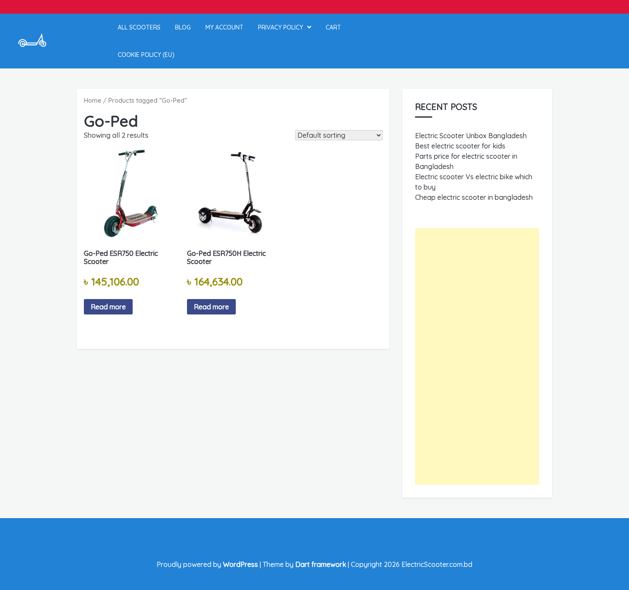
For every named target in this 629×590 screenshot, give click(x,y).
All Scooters (139, 27)
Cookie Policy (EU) (146, 55)
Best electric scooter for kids (460, 146)
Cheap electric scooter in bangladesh (474, 197)
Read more (108, 306)
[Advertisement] (477, 356)
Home (92, 100)
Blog (183, 27)
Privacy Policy (280, 27)
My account (224, 27)
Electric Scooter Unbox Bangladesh (471, 135)
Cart (333, 27)
